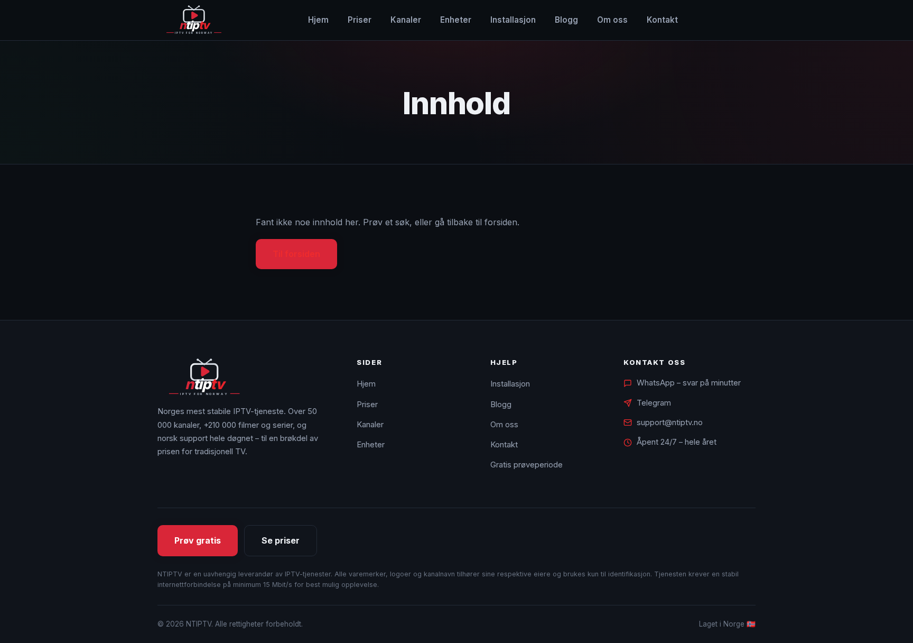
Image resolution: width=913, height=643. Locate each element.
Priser (359, 20)
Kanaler (405, 20)
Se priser (281, 540)
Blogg (566, 20)
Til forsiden (296, 254)
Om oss (612, 20)
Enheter (455, 20)
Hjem (318, 20)
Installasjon (513, 20)
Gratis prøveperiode (526, 465)
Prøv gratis (197, 540)
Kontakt (662, 20)
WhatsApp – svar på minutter (689, 383)
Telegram (654, 403)
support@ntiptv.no (670, 422)
